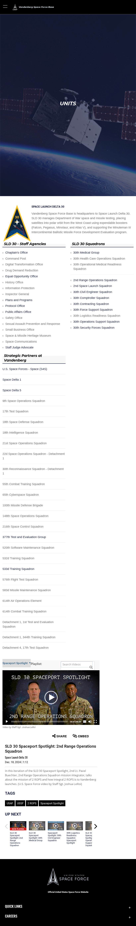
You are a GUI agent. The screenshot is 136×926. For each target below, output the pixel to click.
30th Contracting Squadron (91, 304)
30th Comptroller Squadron (91, 298)
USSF (20, 803)
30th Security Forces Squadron (93, 327)
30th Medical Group (86, 252)
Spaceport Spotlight (15, 663)
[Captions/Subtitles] (84, 721)
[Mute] (90, 721)
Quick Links (13, 906)
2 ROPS (32, 803)
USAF (10, 803)
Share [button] (61, 736)
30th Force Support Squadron (93, 309)
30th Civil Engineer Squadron (92, 292)
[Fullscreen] (95, 721)
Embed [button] (83, 736)
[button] (5, 7)
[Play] (6, 721)
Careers (11, 916)
